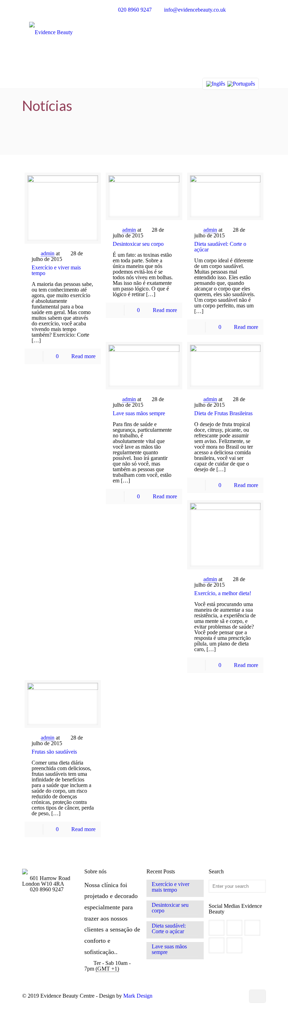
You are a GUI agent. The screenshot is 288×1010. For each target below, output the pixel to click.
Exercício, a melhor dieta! (222, 593)
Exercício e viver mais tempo (56, 270)
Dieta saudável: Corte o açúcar (220, 246)
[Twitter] (210, 996)
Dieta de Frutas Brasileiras (223, 413)
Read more (83, 356)
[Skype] (191, 996)
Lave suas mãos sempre (139, 413)
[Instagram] (238, 996)
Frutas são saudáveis (54, 752)
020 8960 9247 (135, 10)
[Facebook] (200, 996)
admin (47, 253)
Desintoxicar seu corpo (138, 244)
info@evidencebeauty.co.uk (195, 10)
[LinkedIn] (229, 996)
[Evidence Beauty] (51, 47)
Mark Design (137, 996)
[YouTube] (219, 996)
